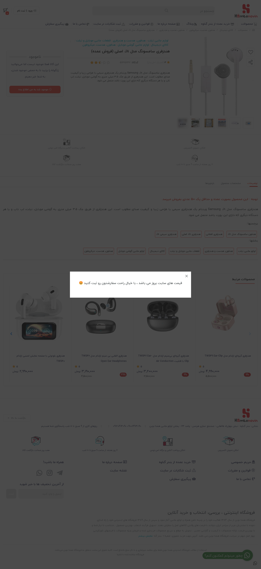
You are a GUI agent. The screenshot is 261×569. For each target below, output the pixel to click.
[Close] (186, 276)
